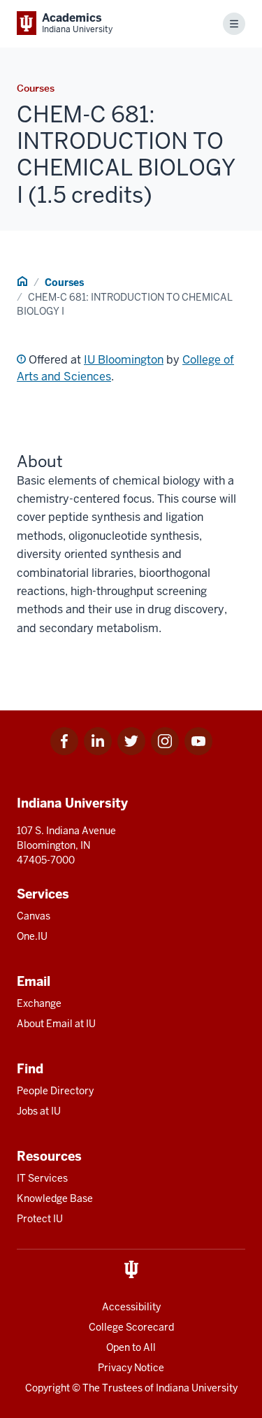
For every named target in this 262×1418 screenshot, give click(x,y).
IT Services (42, 1178)
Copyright (47, 1388)
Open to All (131, 1347)
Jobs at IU (39, 1111)
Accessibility (131, 1307)
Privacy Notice (131, 1367)
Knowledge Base (55, 1198)
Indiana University (197, 1388)
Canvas (33, 916)
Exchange (39, 1003)
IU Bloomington (123, 359)
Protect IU (40, 1218)
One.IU (32, 936)
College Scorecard (131, 1327)
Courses (64, 282)
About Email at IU (56, 1023)
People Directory (55, 1090)
